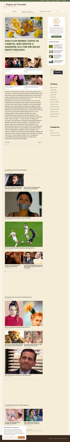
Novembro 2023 (54, 109)
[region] (14, 433)
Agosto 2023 (53, 116)
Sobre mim (42, 0)
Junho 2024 (53, 92)
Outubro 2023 (54, 111)
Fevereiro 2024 (54, 102)
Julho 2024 (53, 90)
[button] (58, 11)
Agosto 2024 (53, 87)
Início (14, 11)
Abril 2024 (53, 97)
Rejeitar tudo (14, 437)
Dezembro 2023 (54, 106)
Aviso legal (64, 0)
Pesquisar (53, 69)
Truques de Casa (45, 11)
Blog (51, 130)
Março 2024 (53, 99)
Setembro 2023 (54, 114)
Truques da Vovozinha (16, 4)
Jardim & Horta (27, 11)
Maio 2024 (53, 94)
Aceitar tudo (21, 437)
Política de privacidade (55, 0)
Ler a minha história (56, 36)
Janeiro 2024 (54, 104)
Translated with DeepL (20, 138)
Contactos (48, 0)
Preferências (7, 437)
